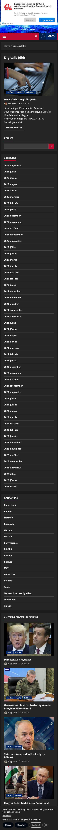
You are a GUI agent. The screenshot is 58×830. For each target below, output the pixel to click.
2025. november (12, 222)
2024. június (10, 329)
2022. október (11, 455)
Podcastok (9, 574)
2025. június (10, 253)
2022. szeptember (13, 461)
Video (51, 36)
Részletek (7, 815)
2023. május (10, 411)
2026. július (10, 171)
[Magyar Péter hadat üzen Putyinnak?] (29, 782)
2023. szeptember (13, 385)
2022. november (12, 448)
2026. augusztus (12, 165)
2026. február (11, 203)
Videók (7, 605)
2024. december (12, 291)
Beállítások (36, 825)
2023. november (12, 373)
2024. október (11, 303)
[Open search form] (36, 36)
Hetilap (8, 530)
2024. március (11, 348)
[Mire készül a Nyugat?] (29, 639)
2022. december (12, 442)
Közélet (20, 92)
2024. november (12, 297)
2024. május (10, 335)
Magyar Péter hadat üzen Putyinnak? (26, 803)
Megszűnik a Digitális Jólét (29, 79)
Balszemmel (10, 505)
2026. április (10, 190)
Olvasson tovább (15, 128)
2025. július (10, 247)
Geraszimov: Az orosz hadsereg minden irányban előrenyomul (28, 706)
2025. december (12, 215)
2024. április (10, 341)
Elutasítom (21, 825)
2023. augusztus (12, 392)
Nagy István (12, 663)
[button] (4, 36)
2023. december (12, 366)
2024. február (11, 354)
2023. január (10, 436)
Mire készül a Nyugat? (17, 659)
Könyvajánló (11, 542)
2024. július (10, 322)
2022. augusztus (12, 467)
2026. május (10, 184)
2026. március (11, 196)
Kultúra (8, 561)
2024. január (10, 360)
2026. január (10, 209)
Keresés (8, 138)
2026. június (10, 178)
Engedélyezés (46, 20)
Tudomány (30, 92)
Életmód (8, 517)
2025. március (11, 272)
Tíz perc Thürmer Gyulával (18, 593)
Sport (7, 587)
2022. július (10, 474)
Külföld (8, 555)
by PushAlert (8, 23)
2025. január (10, 285)
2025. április (10, 266)
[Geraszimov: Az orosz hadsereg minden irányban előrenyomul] (29, 685)
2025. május (10, 259)
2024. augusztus (12, 316)
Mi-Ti (6, 568)
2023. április (10, 417)
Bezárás (30, 20)
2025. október (11, 228)
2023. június (10, 404)
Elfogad (8, 825)
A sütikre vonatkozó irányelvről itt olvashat (22, 819)
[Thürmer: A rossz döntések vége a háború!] (29, 734)
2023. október (11, 379)
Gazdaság (9, 524)
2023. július (10, 398)
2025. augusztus (12, 240)
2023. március (11, 423)
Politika (8, 580)
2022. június (10, 480)
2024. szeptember (13, 310)
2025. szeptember (13, 234)
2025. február (11, 278)
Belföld (10, 92)
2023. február (11, 429)
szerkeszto (12, 103)
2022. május (10, 486)
